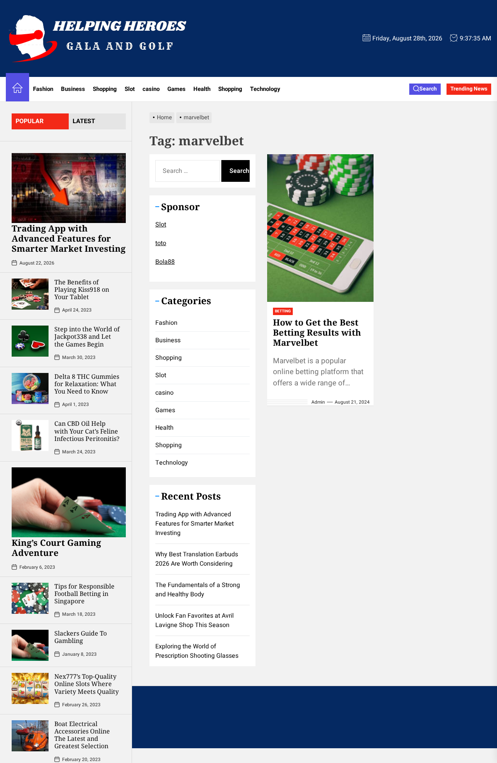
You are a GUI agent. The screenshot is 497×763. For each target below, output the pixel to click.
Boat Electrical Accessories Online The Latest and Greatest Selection (82, 735)
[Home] (17, 89)
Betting (283, 311)
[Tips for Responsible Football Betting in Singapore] (30, 598)
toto (160, 243)
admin (318, 402)
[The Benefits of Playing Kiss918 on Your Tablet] (30, 294)
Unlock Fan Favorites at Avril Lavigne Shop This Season (194, 620)
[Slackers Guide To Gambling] (30, 645)
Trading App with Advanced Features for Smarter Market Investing (68, 238)
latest (84, 121)
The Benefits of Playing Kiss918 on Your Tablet (81, 289)
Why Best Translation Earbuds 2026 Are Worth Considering (196, 559)
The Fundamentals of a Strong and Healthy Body (197, 589)
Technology (265, 89)
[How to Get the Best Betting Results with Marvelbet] (320, 228)
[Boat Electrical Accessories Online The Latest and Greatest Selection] (30, 735)
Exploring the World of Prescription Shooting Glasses (196, 651)
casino (151, 89)
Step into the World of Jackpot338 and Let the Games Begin (87, 336)
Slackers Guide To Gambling (80, 637)
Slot (130, 89)
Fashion (43, 89)
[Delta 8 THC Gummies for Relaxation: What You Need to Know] (30, 388)
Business (73, 89)
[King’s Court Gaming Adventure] (69, 502)
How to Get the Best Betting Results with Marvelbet (317, 332)
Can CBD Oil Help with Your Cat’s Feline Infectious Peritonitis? (87, 430)
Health (201, 89)
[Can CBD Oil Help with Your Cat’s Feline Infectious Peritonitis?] (30, 435)
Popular (29, 121)
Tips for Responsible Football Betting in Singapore (84, 593)
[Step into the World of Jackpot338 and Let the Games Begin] (30, 341)
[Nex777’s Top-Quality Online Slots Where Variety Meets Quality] (30, 688)
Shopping (105, 89)
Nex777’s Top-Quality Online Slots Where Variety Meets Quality (86, 683)
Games (176, 89)
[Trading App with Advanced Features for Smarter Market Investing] (69, 188)
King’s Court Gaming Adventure (56, 547)
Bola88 (165, 262)
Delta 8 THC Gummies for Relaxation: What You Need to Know (86, 383)
